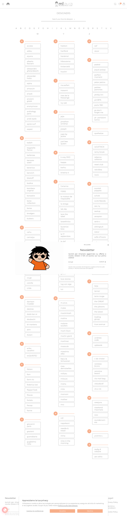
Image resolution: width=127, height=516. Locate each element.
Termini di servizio (80, 268)
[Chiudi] (108, 245)
